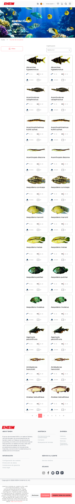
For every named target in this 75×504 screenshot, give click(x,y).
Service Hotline (47, 460)
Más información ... (17, 501)
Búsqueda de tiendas (45, 442)
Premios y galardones (64, 444)
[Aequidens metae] (36, 240)
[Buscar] (66, 4)
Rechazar (35, 495)
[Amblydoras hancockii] (36, 360)
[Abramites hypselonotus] (36, 60)
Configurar (45, 495)
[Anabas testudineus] (36, 390)
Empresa (63, 431)
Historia (62, 436)
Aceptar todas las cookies (62, 495)
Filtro (13, 48)
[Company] (38, 4)
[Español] (42, 4)
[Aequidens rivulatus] (36, 300)
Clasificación (50, 46)
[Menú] (70, 3)
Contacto (41, 440)
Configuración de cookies (11, 460)
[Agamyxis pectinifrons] (36, 330)
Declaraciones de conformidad (44, 437)
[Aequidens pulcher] (36, 270)
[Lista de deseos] (58, 4)
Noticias (63, 441)
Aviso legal (6, 467)
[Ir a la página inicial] (9, 3)
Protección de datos (9, 463)
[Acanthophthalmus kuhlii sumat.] (36, 120)
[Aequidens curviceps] (36, 180)
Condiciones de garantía (11, 465)
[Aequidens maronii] (36, 210)
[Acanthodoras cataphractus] (36, 90)
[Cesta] (62, 4)
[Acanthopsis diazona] (36, 150)
